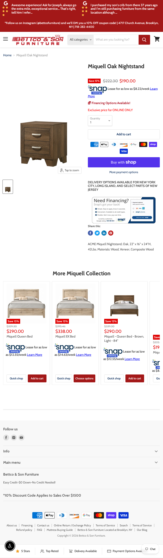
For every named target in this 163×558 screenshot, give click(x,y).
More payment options (123, 172)
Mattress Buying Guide (60, 529)
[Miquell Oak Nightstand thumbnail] (8, 187)
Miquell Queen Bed (19, 336)
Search (124, 525)
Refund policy (24, 529)
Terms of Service (105, 525)
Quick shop (16, 378)
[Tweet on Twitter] (97, 233)
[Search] (144, 40)
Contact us (43, 525)
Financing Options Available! (110, 103)
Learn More (34, 355)
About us (12, 525)
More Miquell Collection (81, 273)
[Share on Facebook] (90, 233)
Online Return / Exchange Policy (72, 525)
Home (7, 55)
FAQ (39, 529)
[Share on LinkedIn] (104, 233)
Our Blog (142, 529)
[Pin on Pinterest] (110, 233)
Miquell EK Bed (65, 336)
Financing (26, 525)
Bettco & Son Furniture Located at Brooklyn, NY (104, 529)
